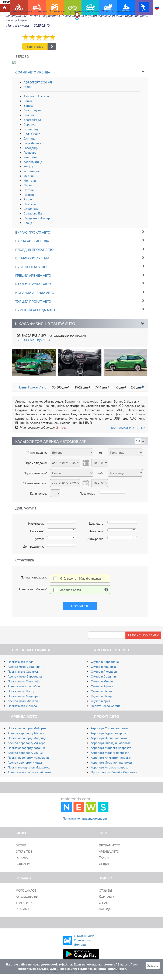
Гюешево (30, 152)
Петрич (29, 190)
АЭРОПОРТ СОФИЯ (38, 82)
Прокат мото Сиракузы (23, 671)
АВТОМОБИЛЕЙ (27, 896)
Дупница (29, 138)
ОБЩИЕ (104, 864)
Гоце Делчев (32, 143)
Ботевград (31, 129)
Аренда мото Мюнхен (23, 701)
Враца (28, 222)
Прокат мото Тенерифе (24, 681)
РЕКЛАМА (23, 909)
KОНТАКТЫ (107, 896)
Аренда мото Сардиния (24, 666)
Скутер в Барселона (105, 661)
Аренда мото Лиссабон (24, 686)
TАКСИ (104, 857)
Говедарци (31, 147)
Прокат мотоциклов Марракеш (29, 767)
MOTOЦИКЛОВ (26, 890)
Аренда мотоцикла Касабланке (29, 772)
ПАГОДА (105, 909)
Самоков (30, 204)
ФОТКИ (21, 845)
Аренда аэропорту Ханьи (25, 752)
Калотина (30, 157)
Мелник (29, 176)
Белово (29, 115)
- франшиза (80, 578)
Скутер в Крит (100, 701)
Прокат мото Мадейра (23, 696)
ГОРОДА (22, 857)
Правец (29, 194)
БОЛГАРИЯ (23, 864)
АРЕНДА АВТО (33, 340)
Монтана (30, 180)
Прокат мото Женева (22, 706)
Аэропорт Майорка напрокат (111, 747)
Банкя (28, 101)
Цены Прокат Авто (32, 387)
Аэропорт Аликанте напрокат (111, 757)
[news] (84, 803)
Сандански (31, 208)
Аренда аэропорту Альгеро (26, 743)
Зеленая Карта (70, 589)
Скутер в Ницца (101, 696)
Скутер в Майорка (103, 666)
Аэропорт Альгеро (36, 96)
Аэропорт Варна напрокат (109, 738)
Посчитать (80, 605)
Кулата (28, 166)
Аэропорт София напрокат (109, 728)
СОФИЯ (29, 87)
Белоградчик (32, 110)
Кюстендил (31, 171)
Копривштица (33, 162)
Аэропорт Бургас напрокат (109, 733)
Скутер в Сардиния (104, 676)
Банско (28, 105)
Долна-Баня (32, 133)
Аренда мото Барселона (25, 676)
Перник (29, 185)
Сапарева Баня (34, 213)
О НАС (103, 903)
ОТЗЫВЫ (105, 890)
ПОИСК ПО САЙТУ (145, 635)
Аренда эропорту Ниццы (25, 762)
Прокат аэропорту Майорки (27, 728)
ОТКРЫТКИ (24, 851)
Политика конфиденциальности (85, 818)
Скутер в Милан (102, 681)
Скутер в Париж (102, 691)
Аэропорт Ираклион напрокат (111, 762)
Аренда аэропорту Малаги (26, 733)
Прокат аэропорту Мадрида (27, 738)
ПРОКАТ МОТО (109, 845)
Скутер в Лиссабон (104, 671)
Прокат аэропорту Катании (26, 747)
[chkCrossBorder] (106, 589)
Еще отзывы (35, 46)
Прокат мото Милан (21, 661)
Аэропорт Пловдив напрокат (110, 743)
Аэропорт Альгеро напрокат (110, 767)
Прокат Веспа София (106, 706)
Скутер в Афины (102, 686)
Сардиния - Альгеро (38, 218)
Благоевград (32, 119)
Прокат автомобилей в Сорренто (114, 772)
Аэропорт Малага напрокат (110, 752)
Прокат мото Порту (21, 691)
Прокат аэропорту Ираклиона (28, 757)
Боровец (29, 124)
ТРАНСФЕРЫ (25, 903)
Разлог (28, 199)
